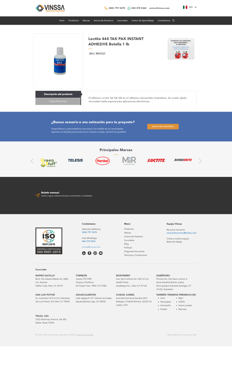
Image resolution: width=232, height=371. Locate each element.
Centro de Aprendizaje (143, 20)
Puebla (163, 309)
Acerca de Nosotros (103, 20)
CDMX (181, 301)
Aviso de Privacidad (85, 335)
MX (190, 7)
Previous (32, 161)
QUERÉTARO (163, 275)
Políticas (128, 247)
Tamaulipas (165, 301)
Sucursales (122, 20)
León (162, 298)
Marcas (86, 20)
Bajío (180, 298)
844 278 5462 (88, 241)
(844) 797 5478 (89, 232)
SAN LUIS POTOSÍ (45, 294)
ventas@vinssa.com (91, 247)
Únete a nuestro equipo (178, 238)
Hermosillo (165, 305)
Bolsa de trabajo (174, 241)
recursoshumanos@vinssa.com (182, 232)
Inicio (62, 20)
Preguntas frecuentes (134, 251)
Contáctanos (164, 20)
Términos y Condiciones (135, 255)
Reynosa (182, 309)
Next (200, 161)
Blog (126, 243)
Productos (129, 229)
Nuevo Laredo (185, 305)
